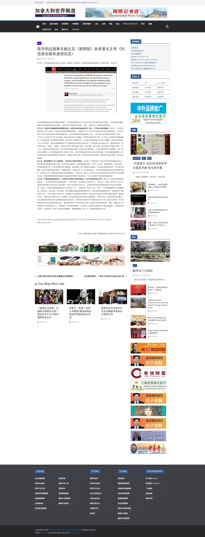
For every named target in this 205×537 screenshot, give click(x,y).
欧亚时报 (62, 478)
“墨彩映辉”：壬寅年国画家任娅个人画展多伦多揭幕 (157, 185)
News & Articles (130, 24)
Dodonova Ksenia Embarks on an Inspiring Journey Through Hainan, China (158, 304)
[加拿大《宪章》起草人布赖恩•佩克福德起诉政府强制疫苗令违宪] (81, 291)
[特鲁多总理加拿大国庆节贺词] (138, 200)
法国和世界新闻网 (41, 493)
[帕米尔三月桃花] (150, 251)
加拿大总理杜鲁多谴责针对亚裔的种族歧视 (158, 211)
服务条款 (149, 493)
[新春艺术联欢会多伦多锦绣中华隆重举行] (138, 333)
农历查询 (148, 97)
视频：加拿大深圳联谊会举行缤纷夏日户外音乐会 (158, 223)
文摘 (103, 24)
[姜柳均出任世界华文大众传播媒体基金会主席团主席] (113, 291)
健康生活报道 (64, 503)
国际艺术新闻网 (64, 498)
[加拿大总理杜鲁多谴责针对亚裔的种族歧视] (138, 213)
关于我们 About (152, 478)
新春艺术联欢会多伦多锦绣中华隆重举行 (158, 331)
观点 (117, 24)
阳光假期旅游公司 (138, 51)
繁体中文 (65, 29)
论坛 (56, 29)
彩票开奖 (160, 92)
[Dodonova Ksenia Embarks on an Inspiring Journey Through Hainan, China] (138, 305)
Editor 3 (52, 59)
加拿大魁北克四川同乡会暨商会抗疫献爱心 (56, 276)
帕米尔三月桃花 (143, 270)
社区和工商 (46, 29)
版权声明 (149, 498)
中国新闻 (75, 24)
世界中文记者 (40, 488)
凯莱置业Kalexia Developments (143, 65)
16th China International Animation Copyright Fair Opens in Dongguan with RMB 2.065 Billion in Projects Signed (75, 3)
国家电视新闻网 (123, 483)
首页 (44, 24)
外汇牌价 (148, 92)
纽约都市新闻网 (41, 508)
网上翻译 (135, 92)
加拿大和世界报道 (124, 508)
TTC (146, 83)
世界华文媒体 (40, 483)
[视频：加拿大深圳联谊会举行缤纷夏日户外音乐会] (138, 225)
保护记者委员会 (96, 493)
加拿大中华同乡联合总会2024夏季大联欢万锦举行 (157, 319)
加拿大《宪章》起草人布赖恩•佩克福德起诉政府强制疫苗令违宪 (80, 312)
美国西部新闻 (64, 493)
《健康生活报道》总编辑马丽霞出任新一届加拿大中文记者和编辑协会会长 (48, 312)
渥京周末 (62, 488)
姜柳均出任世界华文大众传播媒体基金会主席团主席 (111, 311)
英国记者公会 (95, 503)
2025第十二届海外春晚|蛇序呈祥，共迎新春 (158, 288)
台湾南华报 (39, 503)
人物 (96, 24)
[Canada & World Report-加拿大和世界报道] (38, 26)
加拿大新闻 (54, 24)
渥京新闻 (121, 478)
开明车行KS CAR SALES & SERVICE (144, 60)
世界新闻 (65, 24)
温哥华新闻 (87, 24)
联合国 (92, 513)
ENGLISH (75, 29)
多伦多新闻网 (40, 478)
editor (147, 172)
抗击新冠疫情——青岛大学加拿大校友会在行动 (104, 276)
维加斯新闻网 (40, 498)
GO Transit (161, 83)
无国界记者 (94, 508)
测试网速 (135, 97)
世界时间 (160, 87)
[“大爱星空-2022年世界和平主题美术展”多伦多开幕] (150, 144)
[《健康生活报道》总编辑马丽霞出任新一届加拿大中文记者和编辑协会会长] (49, 291)
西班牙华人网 (64, 483)
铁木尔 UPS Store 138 (139, 56)
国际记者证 (94, 478)
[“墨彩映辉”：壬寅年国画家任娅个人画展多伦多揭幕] (138, 187)
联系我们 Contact (153, 483)
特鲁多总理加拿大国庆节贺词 (158, 198)
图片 (143, 24)
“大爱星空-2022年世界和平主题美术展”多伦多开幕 (150, 165)
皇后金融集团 (136, 54)
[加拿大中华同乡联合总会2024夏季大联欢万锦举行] (138, 320)
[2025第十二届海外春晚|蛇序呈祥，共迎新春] (138, 290)
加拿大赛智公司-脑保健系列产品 (143, 68)
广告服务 (149, 488)
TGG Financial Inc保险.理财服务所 (144, 62)
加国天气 (135, 83)
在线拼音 (160, 97)
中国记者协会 (95, 498)
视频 (150, 24)
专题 (110, 24)
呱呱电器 (134, 48)
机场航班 (135, 87)
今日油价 (148, 87)
